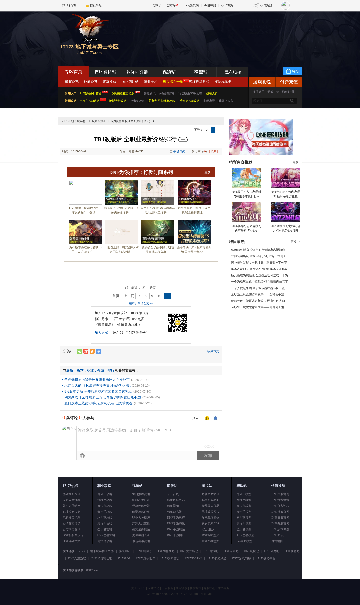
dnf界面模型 (244, 541)
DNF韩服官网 (280, 511)
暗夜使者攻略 (106, 535)
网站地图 (277, 541)
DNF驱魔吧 (292, 551)
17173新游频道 (216, 558)
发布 (208, 456)
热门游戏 (266, 5)
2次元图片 (208, 529)
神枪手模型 (244, 500)
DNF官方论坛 (280, 506)
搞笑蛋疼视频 (141, 529)
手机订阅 (179, 151)
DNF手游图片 (176, 535)
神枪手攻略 (104, 500)
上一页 (129, 296)
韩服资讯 (150, 93)
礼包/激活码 (191, 5)
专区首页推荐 (71, 500)
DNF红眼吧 (143, 551)
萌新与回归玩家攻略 (162, 101)
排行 (111, 370)
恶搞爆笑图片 (210, 511)
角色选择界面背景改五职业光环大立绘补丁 (97, 380)
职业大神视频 (141, 517)
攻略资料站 (105, 71)
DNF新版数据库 (73, 535)
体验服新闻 (166, 93)
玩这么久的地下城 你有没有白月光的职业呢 (97, 385)
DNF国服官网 (280, 494)
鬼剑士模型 (244, 494)
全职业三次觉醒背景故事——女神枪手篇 (257, 294)
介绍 (100, 370)
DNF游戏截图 (72, 541)
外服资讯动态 (71, 506)
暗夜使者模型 (245, 535)
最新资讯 (72, 82)
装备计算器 (137, 71)
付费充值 (289, 81)
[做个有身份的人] (207, 418)
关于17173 (138, 588)
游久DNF (125, 551)
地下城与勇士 (80, 121)
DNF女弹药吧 (189, 551)
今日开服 (210, 5)
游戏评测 (288, 91)
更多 (207, 172)
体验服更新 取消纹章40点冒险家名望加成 (258, 250)
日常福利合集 (173, 82)
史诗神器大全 (141, 535)
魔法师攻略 (104, 506)
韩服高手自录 (141, 500)
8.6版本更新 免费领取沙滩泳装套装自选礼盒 (98, 391)
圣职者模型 (244, 529)
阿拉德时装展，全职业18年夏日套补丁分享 (259, 262)
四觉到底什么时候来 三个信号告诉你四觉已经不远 (102, 397)
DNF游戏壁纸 (211, 535)
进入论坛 (232, 71)
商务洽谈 (181, 588)
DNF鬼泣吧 (210, 551)
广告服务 (167, 588)
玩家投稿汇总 (71, 517)
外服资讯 (90, 82)
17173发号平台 (265, 558)
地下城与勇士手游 (102, 551)
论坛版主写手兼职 (190, 93)
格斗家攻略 (104, 517)
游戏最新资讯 (71, 494)
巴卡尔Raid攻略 (90, 101)
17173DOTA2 (193, 558)
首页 (115, 296)
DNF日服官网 (280, 517)
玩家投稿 (109, 82)
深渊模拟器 (223, 82)
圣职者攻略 (104, 529)
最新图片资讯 (210, 494)
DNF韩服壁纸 (211, 541)
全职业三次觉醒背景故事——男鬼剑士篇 (257, 307)
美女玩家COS (210, 523)
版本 (80, 370)
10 (159, 296)
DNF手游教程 (176, 517)
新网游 (157, 5)
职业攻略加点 (71, 511)
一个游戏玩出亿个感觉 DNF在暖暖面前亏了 (259, 281)
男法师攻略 (104, 541)
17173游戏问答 (241, 558)
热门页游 (227, 5)
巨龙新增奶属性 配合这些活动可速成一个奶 (259, 275)
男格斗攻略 (104, 523)
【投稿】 (213, 151)
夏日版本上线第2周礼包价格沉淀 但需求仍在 (98, 403)
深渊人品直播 (141, 523)
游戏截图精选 (210, 517)
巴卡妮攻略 (137, 101)
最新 (69, 370)
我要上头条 (226, 101)
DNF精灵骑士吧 (101, 558)
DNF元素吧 (231, 551)
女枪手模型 (244, 511)
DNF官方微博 (280, 500)
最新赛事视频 (141, 541)
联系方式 (195, 588)
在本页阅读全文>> (141, 303)
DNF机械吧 (251, 551)
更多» (296, 162)
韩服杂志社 (174, 511)
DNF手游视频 (176, 529)
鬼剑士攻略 (104, 494)
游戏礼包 (262, 81)
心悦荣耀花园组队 (122, 93)
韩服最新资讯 (176, 500)
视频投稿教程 (199, 82)
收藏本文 (213, 351)
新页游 (171, 5)
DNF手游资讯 (176, 523)
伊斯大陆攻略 (118, 101)
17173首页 (69, 5)
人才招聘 (153, 588)
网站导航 (96, 5)
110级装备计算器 (91, 93)
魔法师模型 (244, 506)
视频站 (169, 71)
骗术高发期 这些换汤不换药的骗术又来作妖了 (261, 269)
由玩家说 (209, 101)
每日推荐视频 (141, 494)
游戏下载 (273, 91)
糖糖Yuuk (92, 570)
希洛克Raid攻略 (189, 101)
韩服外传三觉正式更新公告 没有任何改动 (258, 300)
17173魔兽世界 (145, 558)
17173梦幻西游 (170, 558)
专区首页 (73, 71)
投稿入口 (212, 93)
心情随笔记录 (71, 523)
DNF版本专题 (280, 529)
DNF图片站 (130, 82)
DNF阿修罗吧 (166, 551)
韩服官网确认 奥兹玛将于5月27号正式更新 (258, 256)
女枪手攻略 (104, 511)
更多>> (295, 241)
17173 (64, 121)
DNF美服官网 (280, 523)
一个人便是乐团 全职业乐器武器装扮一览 (258, 288)
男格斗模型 (244, 523)
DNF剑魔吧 (271, 551)
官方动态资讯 (71, 529)
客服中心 (209, 588)
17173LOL (124, 558)
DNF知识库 (278, 535)
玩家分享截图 (210, 500)
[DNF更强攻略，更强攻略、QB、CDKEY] (261, 154)
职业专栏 (150, 82)
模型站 (200, 71)
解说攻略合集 (141, 511)
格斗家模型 (244, 517)
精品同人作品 (210, 506)
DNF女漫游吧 (77, 558)
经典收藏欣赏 (141, 506)
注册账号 (258, 91)
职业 (90, 370)
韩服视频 (173, 506)
